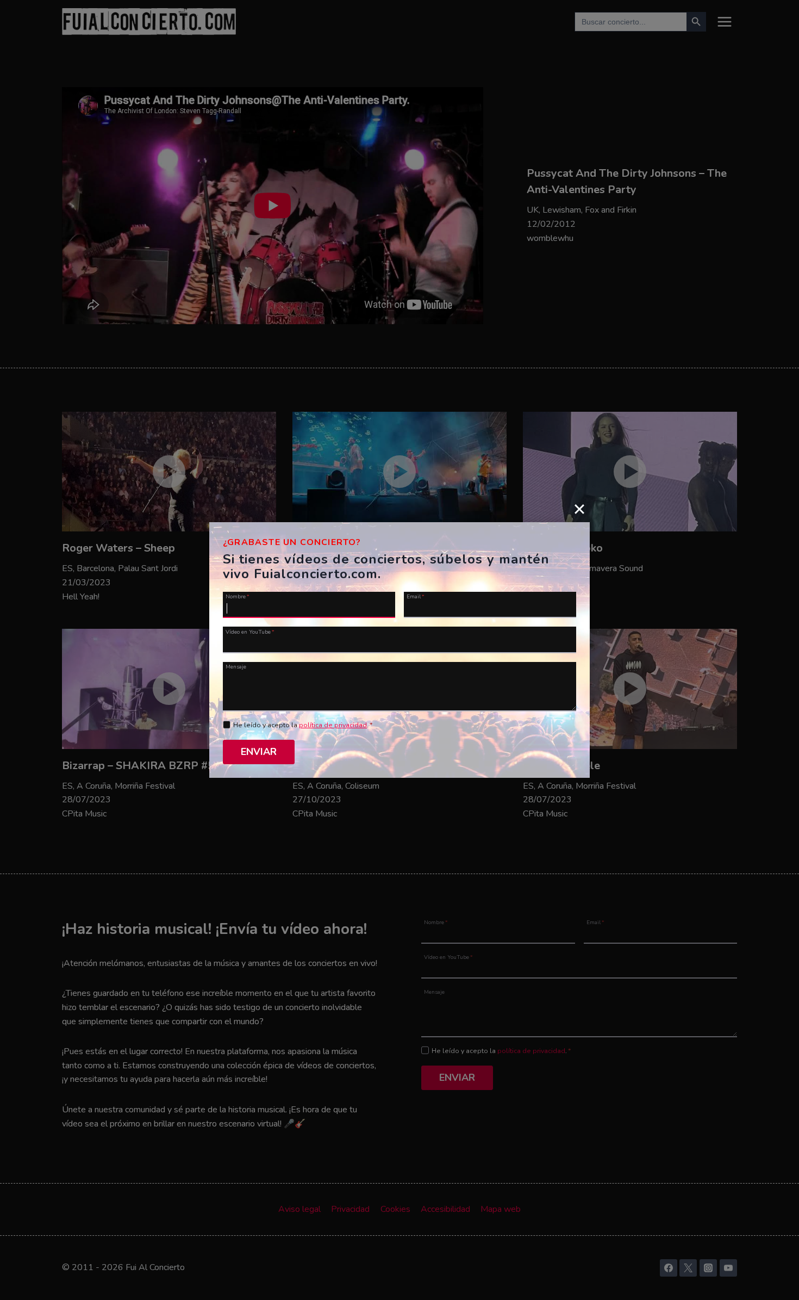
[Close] (579, 508)
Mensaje (236, 666)
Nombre (237, 596)
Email (416, 596)
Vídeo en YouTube (250, 631)
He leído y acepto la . (303, 725)
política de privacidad (333, 725)
